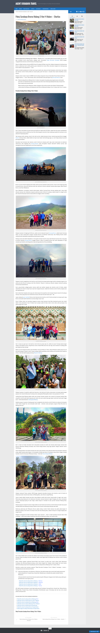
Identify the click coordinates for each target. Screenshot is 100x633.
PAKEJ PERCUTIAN (26, 8)
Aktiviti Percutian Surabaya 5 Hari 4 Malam (24, 11)
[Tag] (82, 16)
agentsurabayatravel (22, 19)
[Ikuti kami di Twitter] (82, 11)
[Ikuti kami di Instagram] (78, 11)
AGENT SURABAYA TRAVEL (26, 3)
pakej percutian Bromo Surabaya (23, 283)
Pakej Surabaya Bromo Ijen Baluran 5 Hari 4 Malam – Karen (79, 40)
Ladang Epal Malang (33, 399)
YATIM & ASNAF (53, 8)
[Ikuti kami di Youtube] (80, 11)
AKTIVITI (32, 8)
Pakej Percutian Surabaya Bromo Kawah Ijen (27, 605)
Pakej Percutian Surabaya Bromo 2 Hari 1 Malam (28, 600)
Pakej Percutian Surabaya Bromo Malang (28, 580)
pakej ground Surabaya (40, 588)
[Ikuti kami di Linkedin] (83, 11)
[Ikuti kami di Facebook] (77, 11)
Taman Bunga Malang (47, 453)
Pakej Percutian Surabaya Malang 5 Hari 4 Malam (28, 603)
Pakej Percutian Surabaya (53, 60)
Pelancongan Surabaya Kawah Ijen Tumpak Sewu (28, 608)
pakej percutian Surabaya (37, 564)
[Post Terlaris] (77, 16)
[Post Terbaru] (72, 16)
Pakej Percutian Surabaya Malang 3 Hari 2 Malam (79, 28)
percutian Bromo (56, 77)
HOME (17, 8)
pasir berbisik (26, 297)
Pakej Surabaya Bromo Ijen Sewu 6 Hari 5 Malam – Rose (79, 34)
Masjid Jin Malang (38, 352)
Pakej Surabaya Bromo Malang (25, 80)
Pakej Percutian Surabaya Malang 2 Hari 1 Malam (79, 22)
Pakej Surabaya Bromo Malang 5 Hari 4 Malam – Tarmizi (79, 48)
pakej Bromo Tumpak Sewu (28, 573)
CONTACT (20, 8)
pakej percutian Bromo (37, 87)
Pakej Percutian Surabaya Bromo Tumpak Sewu (28, 606)
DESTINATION (38, 8)
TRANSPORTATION (45, 8)
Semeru (17, 137)
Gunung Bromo (34, 143)
